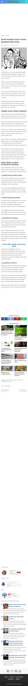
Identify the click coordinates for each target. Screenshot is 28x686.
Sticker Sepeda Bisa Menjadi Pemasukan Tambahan (19, 374)
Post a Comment (5, 386)
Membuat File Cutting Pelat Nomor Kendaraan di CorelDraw (7, 333)
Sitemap (18, 679)
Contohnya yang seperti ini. (17, 158)
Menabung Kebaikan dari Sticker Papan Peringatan (20, 350)
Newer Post (5, 390)
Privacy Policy (19, 677)
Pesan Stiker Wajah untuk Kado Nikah (14, 245)
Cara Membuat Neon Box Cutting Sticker (20, 338)
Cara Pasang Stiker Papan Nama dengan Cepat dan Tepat (6, 362)
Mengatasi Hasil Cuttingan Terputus (6, 373)
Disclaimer (11, 679)
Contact (12, 677)
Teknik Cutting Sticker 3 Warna (20, 361)
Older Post (23, 390)
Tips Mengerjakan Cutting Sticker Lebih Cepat (6, 350)
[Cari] (26, 1)
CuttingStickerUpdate (17, 684)
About (6, 677)
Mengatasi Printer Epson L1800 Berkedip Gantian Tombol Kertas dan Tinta (16, 643)
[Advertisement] (14, 19)
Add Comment (14, 45)
